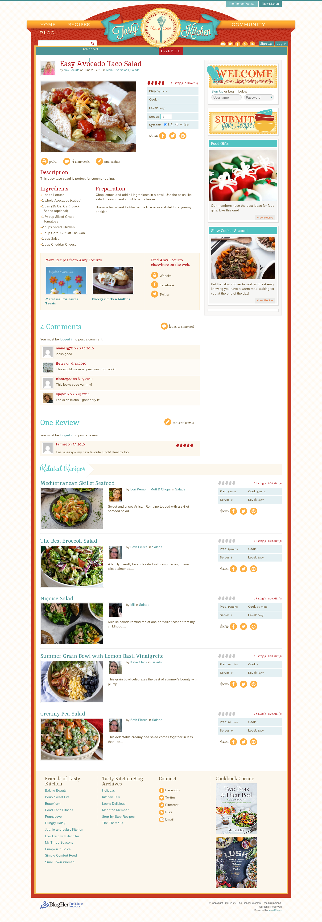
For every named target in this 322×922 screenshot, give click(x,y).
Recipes (79, 25)
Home (48, 25)
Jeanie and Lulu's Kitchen (64, 829)
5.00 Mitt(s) (191, 83)
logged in (67, 339)
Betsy (60, 363)
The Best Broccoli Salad (68, 541)
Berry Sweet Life (57, 797)
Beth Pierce (139, 547)
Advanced (90, 49)
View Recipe (265, 217)
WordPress (275, 910)
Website (166, 276)
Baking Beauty (55, 790)
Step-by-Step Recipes (118, 816)
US (170, 125)
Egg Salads (63, 59)
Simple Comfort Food (61, 855)
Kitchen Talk (111, 797)
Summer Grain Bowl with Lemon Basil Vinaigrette (102, 656)
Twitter (164, 294)
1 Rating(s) (177, 83)
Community (248, 25)
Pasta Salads (179, 59)
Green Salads (99, 59)
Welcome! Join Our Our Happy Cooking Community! (242, 76)
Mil (132, 605)
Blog (47, 33)
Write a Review (183, 422)
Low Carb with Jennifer (62, 836)
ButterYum (53, 803)
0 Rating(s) (260, 483)
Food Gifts (220, 143)
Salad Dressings (220, 59)
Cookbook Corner (235, 779)
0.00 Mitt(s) (275, 483)
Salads (134, 70)
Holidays (108, 790)
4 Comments (81, 161)
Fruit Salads (80, 59)
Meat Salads (161, 59)
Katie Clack (138, 662)
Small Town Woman (59, 862)
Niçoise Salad (56, 598)
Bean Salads (45, 59)
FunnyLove (53, 816)
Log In (281, 43)
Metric (184, 125)
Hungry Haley (55, 823)
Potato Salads (199, 59)
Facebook (167, 285)
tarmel (61, 444)
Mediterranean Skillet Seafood (77, 483)
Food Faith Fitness (59, 810)
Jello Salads (118, 59)
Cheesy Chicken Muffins (111, 299)
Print (53, 161)
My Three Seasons (59, 842)
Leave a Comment (181, 326)
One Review (112, 161)
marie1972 (64, 348)
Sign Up (266, 43)
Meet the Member (115, 810)
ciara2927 (64, 379)
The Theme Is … (114, 823)
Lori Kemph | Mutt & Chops (150, 489)
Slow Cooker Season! (229, 230)
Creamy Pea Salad (62, 713)
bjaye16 (62, 394)
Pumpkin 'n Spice (58, 849)
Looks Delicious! (114, 803)
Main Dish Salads (139, 59)
